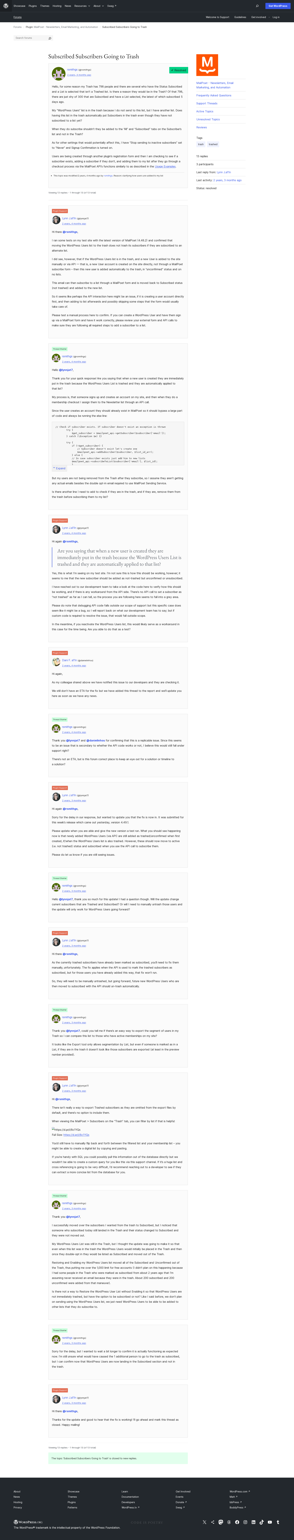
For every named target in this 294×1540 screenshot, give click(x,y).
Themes (72, 1496)
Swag (180, 1507)
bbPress (236, 1502)
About (17, 1491)
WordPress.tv (131, 1507)
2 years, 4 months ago (79, 75)
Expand (61, 468)
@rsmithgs (70, 232)
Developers (128, 1502)
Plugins (72, 1502)
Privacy (18, 1507)
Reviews (201, 127)
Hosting (18, 1502)
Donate (181, 1502)
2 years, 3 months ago (74, 800)
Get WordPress (278, 5)
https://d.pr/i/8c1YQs (76, 1134)
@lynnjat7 (66, 370)
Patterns (72, 1507)
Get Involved (183, 1491)
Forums (18, 17)
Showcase (73, 1491)
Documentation (130, 1496)
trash (201, 144)
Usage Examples (165, 166)
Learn (125, 1491)
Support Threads (206, 103)
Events (179, 1496)
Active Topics (204, 111)
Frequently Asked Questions (213, 95)
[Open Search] (257, 6)
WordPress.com (240, 1491)
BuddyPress (238, 1507)
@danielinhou (95, 740)
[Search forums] (50, 38)
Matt (234, 1496)
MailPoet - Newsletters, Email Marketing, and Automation (66, 26)
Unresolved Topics (208, 119)
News (17, 1496)
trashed (213, 144)
